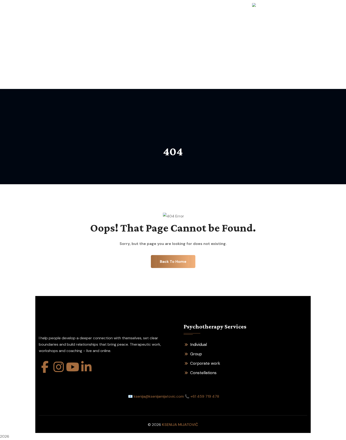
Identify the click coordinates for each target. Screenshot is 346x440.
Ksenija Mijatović (180, 424)
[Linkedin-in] (86, 367)
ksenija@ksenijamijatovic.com (159, 396)
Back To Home (173, 261)
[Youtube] (72, 367)
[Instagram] (58, 367)
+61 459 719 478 (204, 396)
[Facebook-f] (45, 367)
